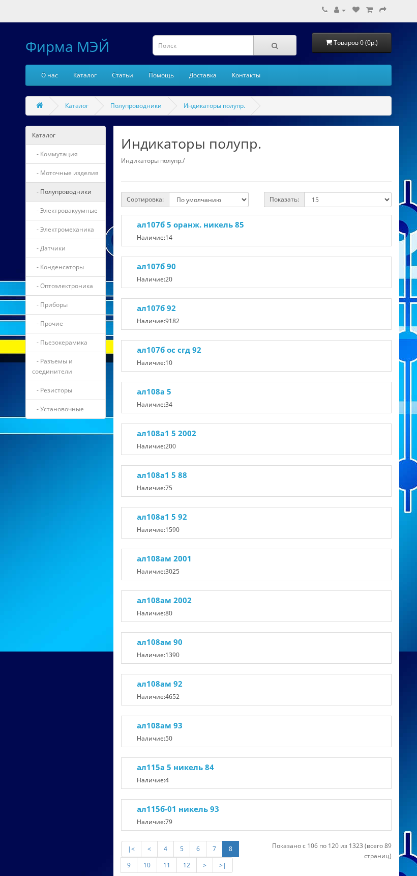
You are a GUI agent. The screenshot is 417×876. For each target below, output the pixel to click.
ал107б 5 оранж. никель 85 (190, 224)
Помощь (161, 75)
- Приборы (50, 304)
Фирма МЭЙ (67, 46)
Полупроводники (136, 105)
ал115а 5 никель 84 (175, 767)
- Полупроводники (62, 191)
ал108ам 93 (160, 725)
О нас (49, 75)
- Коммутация (55, 154)
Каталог (85, 75)
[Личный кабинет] (340, 10)
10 (147, 865)
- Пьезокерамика (59, 342)
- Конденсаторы (58, 267)
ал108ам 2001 (164, 558)
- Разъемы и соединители (52, 366)
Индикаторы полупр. (214, 105)
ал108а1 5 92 (162, 517)
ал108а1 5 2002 (166, 433)
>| (222, 865)
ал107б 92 (156, 308)
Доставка (203, 75)
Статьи (122, 75)
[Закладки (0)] (356, 10)
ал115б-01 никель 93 (178, 809)
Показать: (284, 199)
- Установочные (58, 409)
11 (166, 865)
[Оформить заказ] (382, 10)
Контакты (246, 75)
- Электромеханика (63, 229)
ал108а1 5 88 (162, 475)
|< (131, 848)
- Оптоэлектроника (62, 285)
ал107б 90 (156, 266)
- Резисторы (52, 390)
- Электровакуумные (65, 210)
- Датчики (49, 248)
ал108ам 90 (160, 642)
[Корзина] (369, 10)
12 (186, 865)
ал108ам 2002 (164, 600)
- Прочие (47, 323)
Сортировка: (145, 199)
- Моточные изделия (65, 172)
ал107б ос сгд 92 (169, 350)
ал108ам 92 (160, 684)
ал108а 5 (154, 391)
